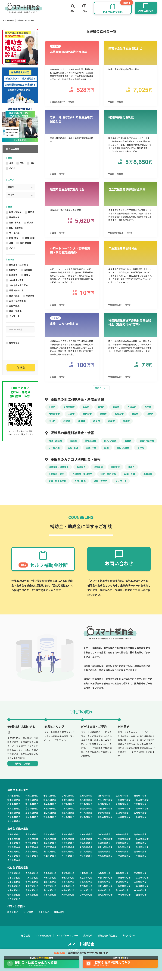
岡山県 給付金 (13, 890)
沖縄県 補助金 (124, 816)
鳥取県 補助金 (124, 808)
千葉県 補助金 (68, 799)
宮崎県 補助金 (86, 816)
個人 (33, 163)
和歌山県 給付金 (105, 886)
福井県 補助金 (31, 804)
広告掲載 (87, 935)
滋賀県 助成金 (13, 847)
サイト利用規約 (43, 935)
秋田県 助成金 (86, 834)
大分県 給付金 (68, 894)
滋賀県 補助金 (13, 808)
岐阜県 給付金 (86, 881)
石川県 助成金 (13, 842)
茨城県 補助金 (140, 795)
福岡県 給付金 (140, 890)
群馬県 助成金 (31, 838)
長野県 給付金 (68, 881)
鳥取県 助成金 (124, 847)
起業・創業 (14, 295)
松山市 (52, 421)
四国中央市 (54, 414)
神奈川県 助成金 (105, 838)
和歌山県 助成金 (105, 847)
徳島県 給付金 (68, 890)
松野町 (66, 421)
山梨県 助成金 (50, 842)
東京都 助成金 (86, 838)
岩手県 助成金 (50, 834)
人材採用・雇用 (16, 280)
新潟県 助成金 (124, 838)
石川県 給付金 (13, 881)
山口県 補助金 (50, 812)
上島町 (52, 407)
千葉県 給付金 (68, 877)
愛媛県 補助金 (104, 812)
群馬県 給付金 (31, 877)
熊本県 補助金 (50, 816)
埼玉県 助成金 (50, 838)
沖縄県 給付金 (124, 894)
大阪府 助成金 (50, 847)
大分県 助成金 (68, 855)
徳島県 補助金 (68, 812)
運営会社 (25, 935)
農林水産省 (59, 911)
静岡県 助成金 (104, 842)
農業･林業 (29, 237)
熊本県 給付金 (50, 894)
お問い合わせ (129, 935)
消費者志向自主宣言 (107, 935)
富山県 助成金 (142, 838)
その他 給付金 (13, 899)
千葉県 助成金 (68, 838)
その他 (12, 168)
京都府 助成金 (31, 847)
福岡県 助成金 (140, 851)
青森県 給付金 (31, 873)
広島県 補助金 (31, 812)
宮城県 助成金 (68, 834)
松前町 (150, 414)
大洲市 (71, 414)
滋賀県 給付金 (13, 886)
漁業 (11, 242)
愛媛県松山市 (116, 304)
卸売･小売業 (15, 222)
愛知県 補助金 (122, 804)
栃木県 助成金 (13, 838)
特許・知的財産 (16, 290)
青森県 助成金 (31, 834)
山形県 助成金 (104, 834)
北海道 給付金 (13, 873)
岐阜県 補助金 (86, 804)
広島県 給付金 (31, 890)
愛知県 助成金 (122, 842)
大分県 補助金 (68, 816)
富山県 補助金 (142, 799)
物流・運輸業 (15, 212)
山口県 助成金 (50, 851)
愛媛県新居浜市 (58, 101)
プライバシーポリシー (67, 935)
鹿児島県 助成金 (105, 855)
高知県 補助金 (122, 812)
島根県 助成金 (142, 847)
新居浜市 (119, 414)
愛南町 (103, 414)
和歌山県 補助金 (105, 808)
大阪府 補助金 (50, 808)
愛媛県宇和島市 (117, 232)
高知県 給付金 (122, 890)
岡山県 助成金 (13, 851)
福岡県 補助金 (140, 812)
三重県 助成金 (140, 842)
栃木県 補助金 (13, 799)
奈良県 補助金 (86, 808)
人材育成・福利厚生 (18, 285)
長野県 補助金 (68, 804)
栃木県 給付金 (13, 877)
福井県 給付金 (31, 881)
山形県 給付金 (104, 873)
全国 (112, 101)
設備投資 (13, 275)
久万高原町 (69, 407)
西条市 (111, 421)
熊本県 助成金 (50, 855)
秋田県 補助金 (86, 795)
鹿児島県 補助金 (105, 816)
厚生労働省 (43, 911)
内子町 (147, 407)
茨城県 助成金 (140, 834)
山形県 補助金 (104, 795)
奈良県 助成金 (86, 847)
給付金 (71, 101)
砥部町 (81, 421)
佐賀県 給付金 (13, 894)
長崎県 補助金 (31, 816)
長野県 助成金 (68, 842)
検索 (22, 367)
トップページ (8, 20)
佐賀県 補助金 (13, 816)
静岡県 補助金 (104, 804)
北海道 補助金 (13, 795)
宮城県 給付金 (68, 873)
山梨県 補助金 (50, 804)
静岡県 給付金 (104, 881)
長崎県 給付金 (31, 894)
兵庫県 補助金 (68, 808)
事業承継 (30, 295)
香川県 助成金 (86, 851)
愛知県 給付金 (122, 881)
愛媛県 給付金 (104, 890)
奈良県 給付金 (86, 886)
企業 (11, 163)
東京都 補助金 (86, 799)
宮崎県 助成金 (86, 855)
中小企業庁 (28, 911)
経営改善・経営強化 (18, 264)
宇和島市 (87, 414)
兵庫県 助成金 (68, 847)
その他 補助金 (13, 821)
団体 (22, 163)
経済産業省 (12, 911)
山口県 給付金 (50, 890)
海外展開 (28, 269)
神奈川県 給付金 (105, 877)
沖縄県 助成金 (124, 855)
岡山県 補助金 (13, 812)
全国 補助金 (141, 816)
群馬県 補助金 (31, 799)
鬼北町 (126, 421)
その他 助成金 (13, 860)
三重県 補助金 (140, 804)
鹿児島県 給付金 (105, 894)
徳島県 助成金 (68, 851)
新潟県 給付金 (124, 877)
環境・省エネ (15, 310)
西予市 (96, 421)
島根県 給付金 (142, 886)
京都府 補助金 (31, 808)
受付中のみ (14, 342)
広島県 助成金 (31, 851)
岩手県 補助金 (50, 795)
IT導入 (27, 275)
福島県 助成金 (122, 834)
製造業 (31, 212)
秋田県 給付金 (86, 873)
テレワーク (14, 316)
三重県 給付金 (140, 881)
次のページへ (101, 387)
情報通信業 (14, 217)
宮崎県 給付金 (86, 894)
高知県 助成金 (122, 851)
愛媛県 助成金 (104, 851)
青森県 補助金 (31, 795)
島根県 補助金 (142, 808)
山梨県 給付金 (50, 881)
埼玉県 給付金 (50, 877)
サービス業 (14, 232)
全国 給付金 (141, 894)
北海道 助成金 (13, 834)
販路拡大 (13, 269)
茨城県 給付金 (140, 873)
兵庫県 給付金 (68, 886)
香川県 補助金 (86, 812)
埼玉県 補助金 (50, 799)
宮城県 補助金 (68, 795)
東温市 (135, 414)
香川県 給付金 (86, 890)
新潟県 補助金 (124, 799)
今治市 (86, 407)
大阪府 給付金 (50, 886)
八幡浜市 (131, 407)
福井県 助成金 (31, 842)
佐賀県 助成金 (13, 855)
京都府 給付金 (31, 886)
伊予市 (101, 407)
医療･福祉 (14, 237)
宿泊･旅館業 (25, 242)
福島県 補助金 (122, 795)
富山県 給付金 (142, 877)
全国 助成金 (141, 855)
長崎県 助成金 (31, 855)
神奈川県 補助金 (105, 799)
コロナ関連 (14, 305)
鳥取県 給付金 (124, 886)
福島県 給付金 (122, 873)
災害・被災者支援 (17, 300)
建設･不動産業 (16, 227)
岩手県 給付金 (50, 873)
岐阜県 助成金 (86, 842)
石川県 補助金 (13, 804)
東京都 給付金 (86, 877)
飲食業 (30, 222)
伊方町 (115, 407)
